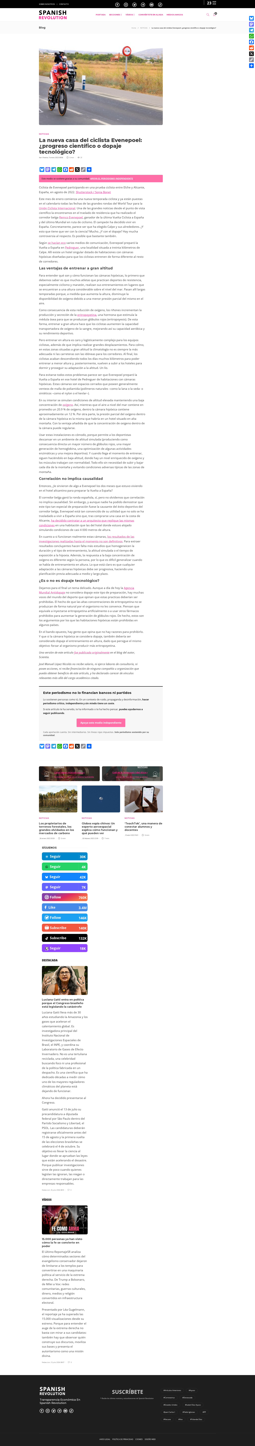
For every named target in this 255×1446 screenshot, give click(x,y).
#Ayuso (192, 1390)
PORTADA (101, 15)
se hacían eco (57, 243)
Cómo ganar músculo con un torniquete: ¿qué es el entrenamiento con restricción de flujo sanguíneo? (74, 777)
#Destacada (187, 1397)
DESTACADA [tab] (50, 960)
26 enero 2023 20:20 (47, 838)
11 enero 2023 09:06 (56, 158)
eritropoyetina (86, 315)
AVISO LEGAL (104, 1439)
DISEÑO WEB (150, 1439)
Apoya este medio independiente (100, 722)
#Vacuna (167, 1419)
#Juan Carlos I (169, 1412)
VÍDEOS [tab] (47, 1199)
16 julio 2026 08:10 (57, 1190)
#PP (204, 1412)
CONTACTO (64, 4)
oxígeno (68, 405)
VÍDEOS (129, 15)
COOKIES (139, 1439)
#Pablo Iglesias (189, 1412)
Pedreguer (72, 247)
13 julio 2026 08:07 (57, 1362)
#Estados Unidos (170, 1405)
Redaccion (46, 1190)
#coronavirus (169, 1397)
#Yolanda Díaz (196, 1419)
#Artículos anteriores (172, 1390)
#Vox (180, 1419)
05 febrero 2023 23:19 (90, 838)
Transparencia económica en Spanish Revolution (60, 1401)
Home (133, 28)
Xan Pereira (43, 158)
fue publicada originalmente (91, 652)
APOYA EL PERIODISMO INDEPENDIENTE (112, 178)
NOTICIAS (143, 28)
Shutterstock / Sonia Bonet (93, 192)
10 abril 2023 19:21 (131, 835)
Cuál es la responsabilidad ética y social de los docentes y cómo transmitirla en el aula (130, 777)
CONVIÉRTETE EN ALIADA (150, 15)
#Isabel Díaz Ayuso (193, 1405)
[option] (58, 812)
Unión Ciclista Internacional (57, 208)
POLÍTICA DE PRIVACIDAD (122, 1439)
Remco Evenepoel (71, 217)
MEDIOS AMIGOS (175, 15)
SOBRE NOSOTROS (47, 4)
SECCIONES (114, 15)
